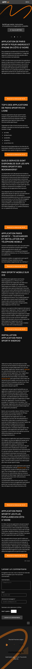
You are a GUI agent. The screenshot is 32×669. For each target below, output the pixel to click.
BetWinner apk (21, 467)
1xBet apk (27, 369)
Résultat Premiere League (16, 639)
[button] (11, 36)
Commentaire (5, 580)
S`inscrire (16, 30)
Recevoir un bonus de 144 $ (16, 99)
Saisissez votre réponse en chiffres (11, 607)
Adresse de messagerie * (8, 599)
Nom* (3, 592)
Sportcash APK (6, 378)
